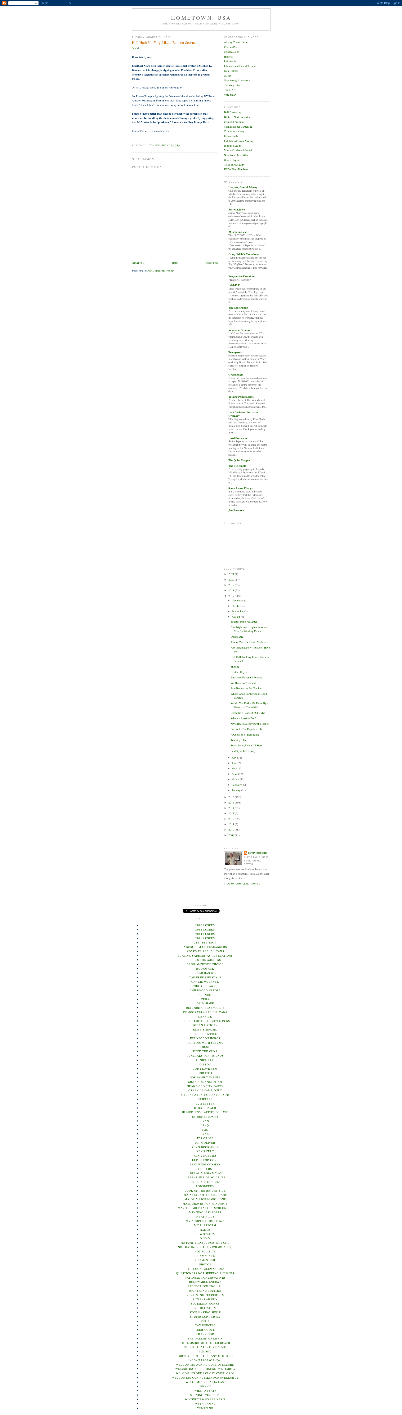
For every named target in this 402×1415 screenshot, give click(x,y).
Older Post (212, 262)
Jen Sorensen (236, 510)
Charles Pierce (232, 47)
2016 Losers (205, 938)
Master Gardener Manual (238, 150)
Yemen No (205, 1408)
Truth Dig (229, 90)
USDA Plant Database (236, 169)
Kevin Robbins (258, 853)
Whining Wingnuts (205, 1395)
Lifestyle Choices (205, 1182)
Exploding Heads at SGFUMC (248, 713)
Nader (205, 1230)
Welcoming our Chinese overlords (205, 1369)
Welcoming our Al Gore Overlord (205, 1364)
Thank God (205, 1334)
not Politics (205, 1251)
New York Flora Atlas (236, 155)
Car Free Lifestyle (205, 977)
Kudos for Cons (205, 1160)
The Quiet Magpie (239, 460)
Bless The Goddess (205, 960)
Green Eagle (235, 374)
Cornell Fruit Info (234, 122)
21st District (205, 942)
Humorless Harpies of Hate (205, 1112)
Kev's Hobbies (205, 1155)
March (236, 779)
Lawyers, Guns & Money (242, 187)
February (237, 785)
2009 (231, 835)
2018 (231, 590)
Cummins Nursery (234, 131)
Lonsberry (205, 1186)
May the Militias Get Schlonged (205, 1208)
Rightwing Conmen (205, 1290)
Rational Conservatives (205, 1277)
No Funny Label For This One (205, 1243)
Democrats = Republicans (205, 1012)
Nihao (205, 1238)
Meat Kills (205, 1216)
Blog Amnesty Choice (205, 964)
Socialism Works (205, 1303)
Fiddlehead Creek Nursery (239, 141)
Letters (205, 1169)
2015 (231, 802)
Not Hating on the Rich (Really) (205, 1247)
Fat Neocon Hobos (205, 1038)
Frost (205, 1047)
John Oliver (205, 1143)
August (236, 617)
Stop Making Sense (205, 1312)
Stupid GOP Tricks (205, 1317)
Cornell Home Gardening (238, 126)
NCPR (227, 75)
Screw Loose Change (240, 488)
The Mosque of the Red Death (205, 1343)
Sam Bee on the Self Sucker (246, 688)
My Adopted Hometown (205, 1221)
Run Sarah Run (205, 1299)
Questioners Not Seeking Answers (205, 1273)
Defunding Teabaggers (205, 1008)
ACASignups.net (237, 232)
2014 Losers (205, 934)
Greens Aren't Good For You (205, 1095)
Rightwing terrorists (205, 1295)
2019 (231, 585)
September (238, 611)
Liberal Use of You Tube (205, 1177)
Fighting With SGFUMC (205, 1043)
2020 (231, 579)
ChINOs (205, 995)
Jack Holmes (231, 71)
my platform (205, 1225)
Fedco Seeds (231, 136)
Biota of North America (237, 117)
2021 (231, 574)
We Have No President (243, 683)
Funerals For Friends (205, 1055)
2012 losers (205, 929)
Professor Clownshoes (205, 1269)
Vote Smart (230, 94)
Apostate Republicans (205, 951)
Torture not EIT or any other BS (205, 1356)
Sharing (235, 666)
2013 (231, 813)
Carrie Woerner (205, 981)
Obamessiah (205, 1260)
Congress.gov (232, 52)
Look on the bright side (205, 1190)
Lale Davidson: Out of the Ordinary (243, 414)
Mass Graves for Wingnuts (205, 1203)
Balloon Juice (236, 209)
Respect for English (205, 1286)
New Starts (205, 1234)
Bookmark (205, 968)
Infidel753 (234, 285)
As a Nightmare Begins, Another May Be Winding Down (249, 629)
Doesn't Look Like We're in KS (205, 1021)
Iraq (205, 1125)
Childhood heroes (205, 990)
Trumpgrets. (235, 352)
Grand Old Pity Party (205, 1086)
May (235, 768)
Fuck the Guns (205, 1051)
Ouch (135, 48)
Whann (205, 1386)
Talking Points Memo (241, 397)
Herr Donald (205, 1108)
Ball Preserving (232, 112)
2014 (231, 808)
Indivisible (230, 61)
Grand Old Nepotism (205, 1082)
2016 (231, 797)
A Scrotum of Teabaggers (205, 947)
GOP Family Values (205, 1077)
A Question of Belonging (245, 734)
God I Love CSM (205, 1068)
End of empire (205, 1034)
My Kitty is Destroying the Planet (250, 723)
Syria (205, 1321)
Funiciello (205, 1060)
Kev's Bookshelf (205, 1147)
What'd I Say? (205, 1390)
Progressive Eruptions (241, 276)
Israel (205, 1134)
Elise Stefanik (205, 1029)
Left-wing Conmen (205, 1164)
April (235, 774)
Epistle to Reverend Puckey (246, 677)
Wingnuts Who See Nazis (205, 1399)
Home (175, 262)
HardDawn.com (237, 438)
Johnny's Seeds (232, 145)
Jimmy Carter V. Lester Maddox (249, 642)
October (236, 606)
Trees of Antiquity (234, 165)
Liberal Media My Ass (205, 1173)
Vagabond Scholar (239, 330)
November (238, 600)
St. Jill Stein (205, 1308)
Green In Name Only (205, 1090)
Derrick (205, 1016)
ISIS (205, 1130)
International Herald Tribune (240, 66)
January (236, 790)
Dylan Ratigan (205, 1025)
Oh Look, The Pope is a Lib (246, 729)
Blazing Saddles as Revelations (205, 955)
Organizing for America (237, 80)
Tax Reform (205, 1325)
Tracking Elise (232, 85)
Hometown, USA (201, 17)
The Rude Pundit (238, 307)
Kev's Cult (205, 1151)
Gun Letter (205, 1103)
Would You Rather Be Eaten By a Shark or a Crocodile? (249, 705)
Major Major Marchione (205, 1199)
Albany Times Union (236, 42)
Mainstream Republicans (205, 1195)
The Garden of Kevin (205, 1338)
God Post (205, 1073)
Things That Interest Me (205, 1347)
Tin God (205, 1351)
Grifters (205, 1099)
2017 (231, 596)
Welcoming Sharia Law (205, 1382)
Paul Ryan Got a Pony (243, 751)
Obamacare (205, 1256)
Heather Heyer (239, 672)
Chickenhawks (205, 986)
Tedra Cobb (205, 1330)
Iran (205, 1121)
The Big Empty (237, 466)
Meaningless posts (205, 1212)
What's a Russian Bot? (243, 718)
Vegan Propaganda (205, 1360)
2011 (231, 824)
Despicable (237, 636)
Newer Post (138, 262)
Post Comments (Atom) (160, 270)
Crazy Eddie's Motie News (243, 254)
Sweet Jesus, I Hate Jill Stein (247, 745)
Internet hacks (205, 1116)
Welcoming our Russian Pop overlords (205, 1377)
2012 (231, 819)
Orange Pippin (232, 160)
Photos (205, 1264)
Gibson (205, 1064)
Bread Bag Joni (205, 973)
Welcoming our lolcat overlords (205, 1373)
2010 (231, 830)
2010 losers (205, 925)
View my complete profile (242, 884)
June (235, 763)
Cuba (205, 999)
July (234, 757)
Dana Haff (205, 1003)
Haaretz (228, 56)
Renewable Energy (205, 1282)
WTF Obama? (205, 1404)
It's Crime (205, 1138)
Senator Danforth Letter (244, 621)
